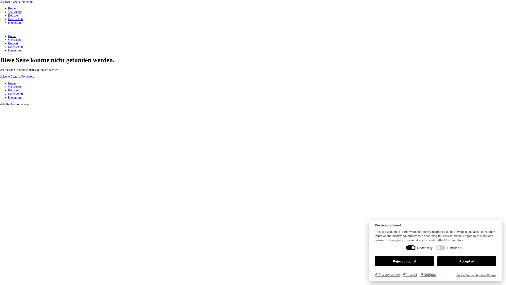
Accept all (466, 261)
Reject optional (404, 261)
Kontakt (13, 15)
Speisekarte (15, 12)
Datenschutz (15, 19)
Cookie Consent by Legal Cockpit (476, 275)
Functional (454, 248)
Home (12, 8)
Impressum (15, 22)
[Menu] (1, 30)
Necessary (425, 248)
